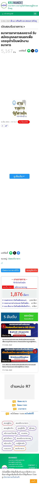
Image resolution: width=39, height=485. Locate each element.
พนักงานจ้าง (7, 443)
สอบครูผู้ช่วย (7, 423)
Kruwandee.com (13, 466)
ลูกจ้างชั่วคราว (8, 438)
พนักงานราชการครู (21, 287)
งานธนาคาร (7, 448)
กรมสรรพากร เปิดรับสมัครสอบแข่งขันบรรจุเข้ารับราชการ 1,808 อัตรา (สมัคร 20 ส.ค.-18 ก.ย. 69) (16, 300)
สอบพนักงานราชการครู (24, 438)
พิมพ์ (15, 122)
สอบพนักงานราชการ (22, 423)
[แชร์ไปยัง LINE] (28, 50)
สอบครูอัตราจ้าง (31, 270)
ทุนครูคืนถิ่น (21, 428)
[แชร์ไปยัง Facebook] (36, 50)
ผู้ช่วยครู (31, 428)
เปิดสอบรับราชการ (14, 259)
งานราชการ (22, 409)
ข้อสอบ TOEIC (22, 405)
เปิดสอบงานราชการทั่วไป (10, 270)
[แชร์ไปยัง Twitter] (32, 50)
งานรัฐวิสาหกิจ (20, 443)
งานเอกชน (24, 433)
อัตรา (19, 293)
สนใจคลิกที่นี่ (29, 413)
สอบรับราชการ (8, 287)
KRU (15, 2)
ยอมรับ (33, 481)
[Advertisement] (19, 77)
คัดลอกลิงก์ (24, 122)
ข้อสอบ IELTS (22, 401)
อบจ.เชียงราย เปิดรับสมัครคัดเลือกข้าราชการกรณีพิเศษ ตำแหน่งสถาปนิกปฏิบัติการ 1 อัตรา (17, 306)
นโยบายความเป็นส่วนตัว (11, 477)
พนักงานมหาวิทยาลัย (10, 433)
